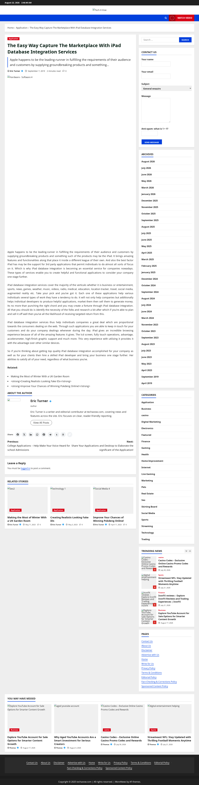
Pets (143, 486)
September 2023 (150, 337)
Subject (145, 83)
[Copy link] (69, 434)
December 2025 (149, 200)
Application (13, 38)
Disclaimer (146, 650)
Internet (146, 467)
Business (146, 408)
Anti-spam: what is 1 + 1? (154, 128)
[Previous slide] (186, 551)
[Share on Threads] (63, 434)
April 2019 (146, 383)
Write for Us (147, 663)
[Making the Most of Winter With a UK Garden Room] (27, 500)
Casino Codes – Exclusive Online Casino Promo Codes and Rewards (148, 563)
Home (144, 659)
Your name (147, 59)
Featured (146, 434)
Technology (147, 532)
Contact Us (147, 641)
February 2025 (149, 265)
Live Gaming (148, 473)
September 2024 (150, 291)
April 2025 (146, 252)
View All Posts (41, 422)
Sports (144, 519)
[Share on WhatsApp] (37, 434)
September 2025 (150, 220)
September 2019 (150, 376)
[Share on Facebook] (17, 434)
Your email (147, 71)
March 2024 (147, 317)
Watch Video (184, 17)
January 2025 (148, 272)
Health (145, 454)
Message (146, 95)
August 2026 (148, 161)
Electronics (147, 428)
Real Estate (147, 493)
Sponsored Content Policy (154, 686)
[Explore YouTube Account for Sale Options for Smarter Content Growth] (29, 719)
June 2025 (146, 239)
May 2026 (146, 180)
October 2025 (148, 213)
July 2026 (146, 167)
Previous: (38, 445)
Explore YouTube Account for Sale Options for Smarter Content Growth (148, 616)
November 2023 (149, 324)
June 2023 (146, 357)
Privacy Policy (148, 668)
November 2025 (149, 206)
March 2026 (147, 187)
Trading (145, 539)
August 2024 (148, 298)
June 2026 (146, 174)
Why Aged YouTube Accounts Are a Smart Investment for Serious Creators (75, 740)
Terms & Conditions (151, 672)
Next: (102, 445)
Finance (145, 441)
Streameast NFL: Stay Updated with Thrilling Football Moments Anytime (148, 581)
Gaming (145, 447)
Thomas (12, 748)
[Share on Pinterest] (43, 434)
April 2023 (146, 370)
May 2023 (146, 363)
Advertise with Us (150, 654)
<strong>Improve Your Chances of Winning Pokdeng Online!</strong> (50, 386)
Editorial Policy (148, 677)
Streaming (147, 526)
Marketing (147, 480)
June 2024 (146, 311)
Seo (143, 500)
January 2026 (148, 193)
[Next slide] (190, 551)
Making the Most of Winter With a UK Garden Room (40, 376)
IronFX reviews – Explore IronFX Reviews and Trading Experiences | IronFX (148, 599)
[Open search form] (166, 18)
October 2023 (148, 330)
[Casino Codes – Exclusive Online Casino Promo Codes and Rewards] (123, 719)
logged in (25, 468)
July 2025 (146, 233)
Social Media (148, 513)
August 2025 (148, 226)
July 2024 (146, 304)
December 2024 (149, 278)
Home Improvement (152, 460)
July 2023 (146, 350)
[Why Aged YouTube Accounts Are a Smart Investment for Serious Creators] (76, 719)
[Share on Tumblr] (56, 434)
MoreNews (120, 781)
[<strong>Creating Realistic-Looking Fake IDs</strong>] (70, 500)
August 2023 (148, 343)
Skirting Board (149, 506)
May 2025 (146, 246)
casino (145, 415)
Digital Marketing (151, 421)
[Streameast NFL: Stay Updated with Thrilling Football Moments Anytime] (170, 719)
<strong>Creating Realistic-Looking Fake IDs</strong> (41, 381)
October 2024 (148, 285)
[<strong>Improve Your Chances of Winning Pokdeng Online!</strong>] (113, 500)
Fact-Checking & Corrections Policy (159, 681)
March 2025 (147, 259)
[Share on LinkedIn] (30, 434)
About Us (146, 645)
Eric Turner (15, 71)
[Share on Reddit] (50, 434)
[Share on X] (24, 434)
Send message (152, 142)
